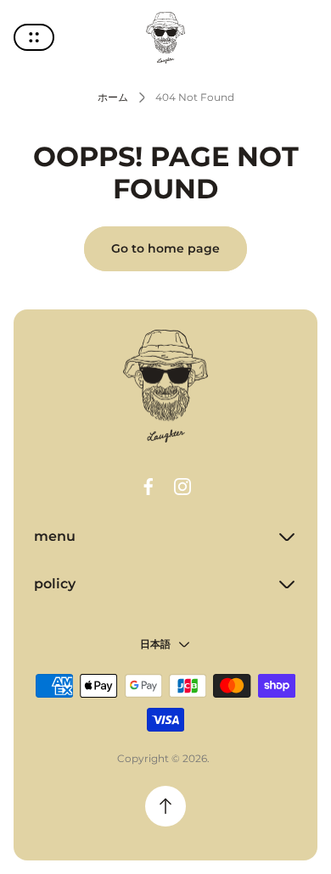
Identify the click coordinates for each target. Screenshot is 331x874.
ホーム (113, 97)
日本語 (155, 643)
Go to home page (165, 248)
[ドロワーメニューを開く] (34, 37)
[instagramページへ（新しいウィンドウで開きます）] (182, 486)
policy (55, 584)
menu (55, 536)
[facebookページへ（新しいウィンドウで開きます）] (148, 486)
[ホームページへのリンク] (165, 386)
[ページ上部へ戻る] (165, 806)
